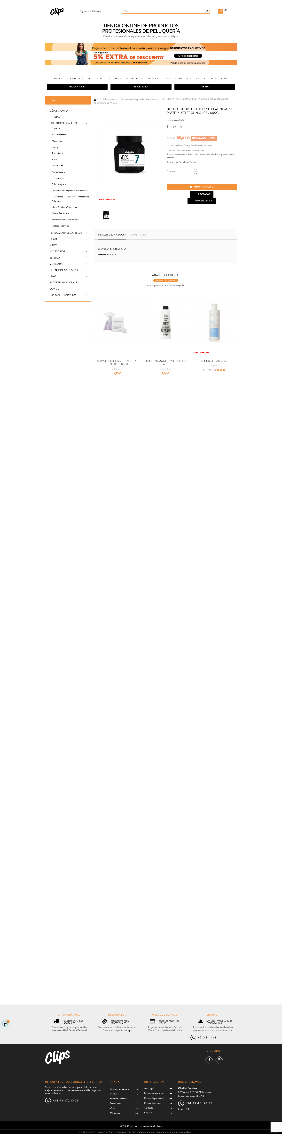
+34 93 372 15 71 (65, 1100)
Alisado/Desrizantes (60, 213)
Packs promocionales (64, 282)
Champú (56, 128)
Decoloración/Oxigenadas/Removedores (70, 190)
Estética (54, 257)
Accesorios (57, 251)
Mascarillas (57, 141)
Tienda (57, 100)
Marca (101, 248)
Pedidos (113, 1093)
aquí (129, 1030)
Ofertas (54, 117)
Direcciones (115, 1103)
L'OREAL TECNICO (115, 249)
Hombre (54, 239)
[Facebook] (209, 1060)
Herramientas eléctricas (65, 233)
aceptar (274, 1132)
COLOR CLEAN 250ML (214, 361)
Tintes (54, 159)
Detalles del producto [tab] (112, 234)
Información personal (119, 1089)
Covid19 (54, 289)
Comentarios (139, 234)
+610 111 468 (207, 1037)
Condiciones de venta (154, 1093)
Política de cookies (152, 1103)
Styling (55, 147)
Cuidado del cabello (63, 123)
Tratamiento (57, 153)
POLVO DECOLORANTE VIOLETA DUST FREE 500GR (116, 362)
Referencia (104, 254)
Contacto (148, 1108)
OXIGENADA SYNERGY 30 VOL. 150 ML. (165, 362)
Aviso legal (149, 1088)
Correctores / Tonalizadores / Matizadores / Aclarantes (71, 199)
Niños (53, 245)
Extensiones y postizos (64, 270)
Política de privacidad (154, 1098)
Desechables (57, 165)
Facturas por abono (119, 1098)
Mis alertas (115, 1113)
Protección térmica (60, 225)
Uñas (52, 276)
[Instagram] (219, 1060)
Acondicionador (59, 134)
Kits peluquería (58, 172)
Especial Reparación (63, 295)
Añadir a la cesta (203, 186)
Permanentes (57, 178)
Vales (112, 1108)
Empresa (148, 1112)
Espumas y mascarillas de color (65, 219)
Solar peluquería (59, 184)
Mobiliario (56, 264)
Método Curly (58, 111)
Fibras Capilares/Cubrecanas (65, 207)
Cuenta (115, 1082)
